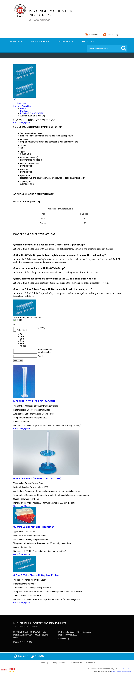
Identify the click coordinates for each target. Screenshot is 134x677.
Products (24, 111)
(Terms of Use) (126, 669)
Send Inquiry (23, 103)
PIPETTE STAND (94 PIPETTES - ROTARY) (37, 478)
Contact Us (87, 42)
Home (23, 108)
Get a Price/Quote (21, 122)
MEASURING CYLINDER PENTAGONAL (34, 401)
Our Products (65, 42)
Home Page (16, 42)
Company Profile (39, 42)
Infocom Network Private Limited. (121, 671)
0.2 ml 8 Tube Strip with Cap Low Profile (36, 575)
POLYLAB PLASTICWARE (31, 113)
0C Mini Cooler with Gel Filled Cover (33, 526)
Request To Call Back (23, 106)
